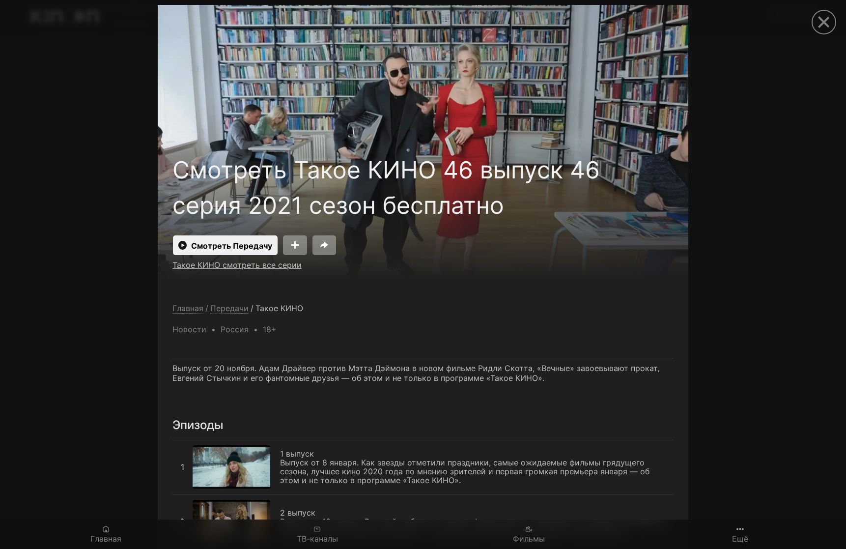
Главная (105, 538)
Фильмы (529, 538)
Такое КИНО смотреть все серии (237, 265)
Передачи (229, 308)
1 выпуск (189, 445)
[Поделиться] (324, 245)
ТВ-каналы (317, 538)
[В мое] (295, 245)
